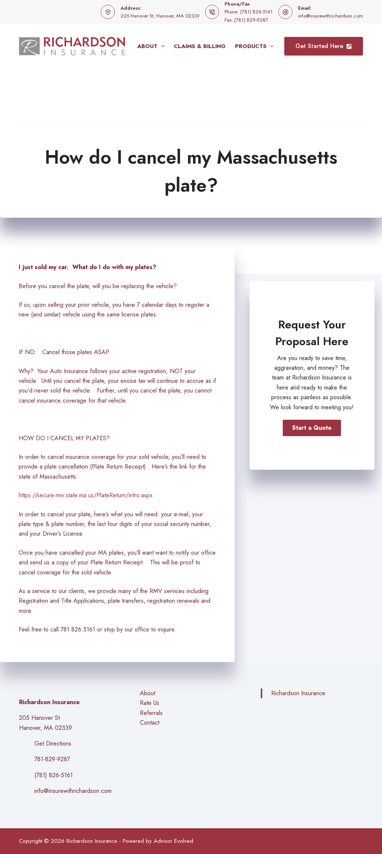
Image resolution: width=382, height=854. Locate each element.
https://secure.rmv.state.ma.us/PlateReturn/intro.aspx (86, 495)
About (147, 46)
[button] (312, 428)
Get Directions (52, 743)
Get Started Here (319, 46)
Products (250, 46)
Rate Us (149, 703)
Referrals (151, 713)
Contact (149, 722)
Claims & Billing (200, 46)
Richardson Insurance (298, 693)
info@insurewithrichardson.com (330, 15)
